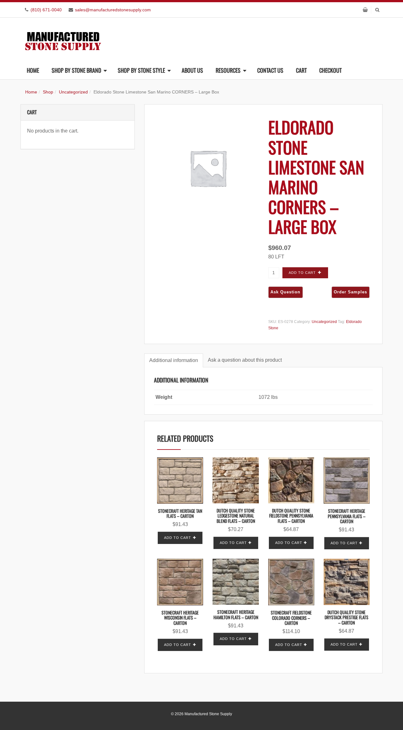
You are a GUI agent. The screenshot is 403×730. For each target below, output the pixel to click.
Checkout (330, 70)
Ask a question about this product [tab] (245, 360)
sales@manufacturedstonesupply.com (113, 9)
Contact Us (270, 70)
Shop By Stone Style (141, 70)
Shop (48, 91)
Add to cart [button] (177, 538)
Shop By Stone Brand (76, 70)
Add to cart (302, 272)
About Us (192, 70)
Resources (228, 70)
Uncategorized (73, 91)
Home (33, 70)
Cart (301, 70)
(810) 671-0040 (46, 9)
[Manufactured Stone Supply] (63, 39)
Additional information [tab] (173, 360)
